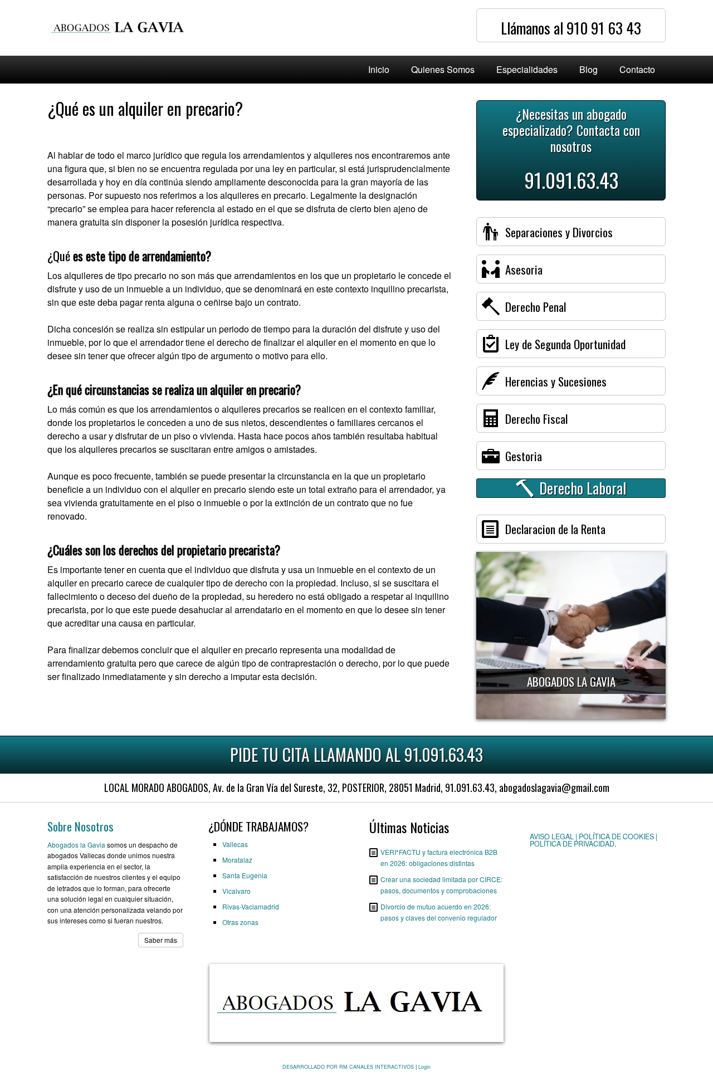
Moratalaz (237, 859)
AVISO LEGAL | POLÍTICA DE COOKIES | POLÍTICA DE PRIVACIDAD (593, 840)
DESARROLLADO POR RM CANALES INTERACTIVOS (348, 1066)
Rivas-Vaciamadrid (250, 906)
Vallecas (235, 844)
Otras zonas (240, 922)
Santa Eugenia (244, 875)
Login (424, 1066)
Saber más (160, 940)
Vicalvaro (236, 891)
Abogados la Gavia (76, 844)
